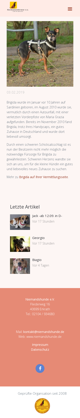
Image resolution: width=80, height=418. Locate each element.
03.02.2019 (15, 92)
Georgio (38, 237)
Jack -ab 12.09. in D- (47, 215)
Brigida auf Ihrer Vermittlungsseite (43, 177)
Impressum (40, 344)
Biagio (37, 259)
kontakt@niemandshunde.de (43, 332)
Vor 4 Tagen (40, 265)
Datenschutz (40, 349)
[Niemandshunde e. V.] (18, 6)
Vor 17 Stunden (43, 221)
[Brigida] (40, 54)
